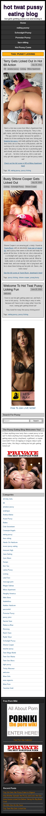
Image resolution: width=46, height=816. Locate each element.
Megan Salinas (8, 586)
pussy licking (26, 170)
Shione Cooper (30, 187)
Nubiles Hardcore (9, 605)
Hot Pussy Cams (23, 47)
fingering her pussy (11, 141)
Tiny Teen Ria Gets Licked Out (14, 809)
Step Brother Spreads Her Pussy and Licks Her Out (22, 796)
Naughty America (9, 594)
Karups (5, 562)
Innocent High (8, 550)
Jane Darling (7, 554)
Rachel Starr (7, 621)
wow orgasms (8, 680)
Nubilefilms (7, 601)
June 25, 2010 (36, 289)
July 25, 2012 (37, 65)
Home (23, 23)
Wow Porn (6, 684)
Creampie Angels (9, 530)
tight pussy (7, 664)
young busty (34, 277)
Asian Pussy (7, 519)
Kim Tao (6, 566)
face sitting (23, 42)
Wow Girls (6, 676)
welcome (7, 293)
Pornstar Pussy (23, 38)
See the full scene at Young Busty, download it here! (23, 273)
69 (5, 69)
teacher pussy (8, 649)
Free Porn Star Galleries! (23, 740)
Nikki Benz (7, 598)
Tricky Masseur (8, 668)
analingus (6, 511)
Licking (23, 69)
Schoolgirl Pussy (23, 33)
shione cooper (24, 277)
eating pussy (23, 28)
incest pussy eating (10, 546)
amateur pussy (13, 69)
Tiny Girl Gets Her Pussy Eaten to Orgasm (19, 792)
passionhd (6, 609)
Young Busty (9, 248)
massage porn (8, 582)
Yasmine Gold (8, 688)
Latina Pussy (8, 570)
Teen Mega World (9, 653)
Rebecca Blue (8, 625)
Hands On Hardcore (10, 542)
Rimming (6, 629)
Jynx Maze (7, 558)
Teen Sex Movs (9, 661)
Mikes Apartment (33, 69)
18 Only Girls (8, 499)
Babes (5, 523)
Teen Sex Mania (9, 657)
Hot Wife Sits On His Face (13, 805)
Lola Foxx (6, 578)
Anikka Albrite (8, 515)
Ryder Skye (7, 637)
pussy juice (7, 617)
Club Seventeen (9, 527)
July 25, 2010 (37, 182)
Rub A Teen (7, 633)
